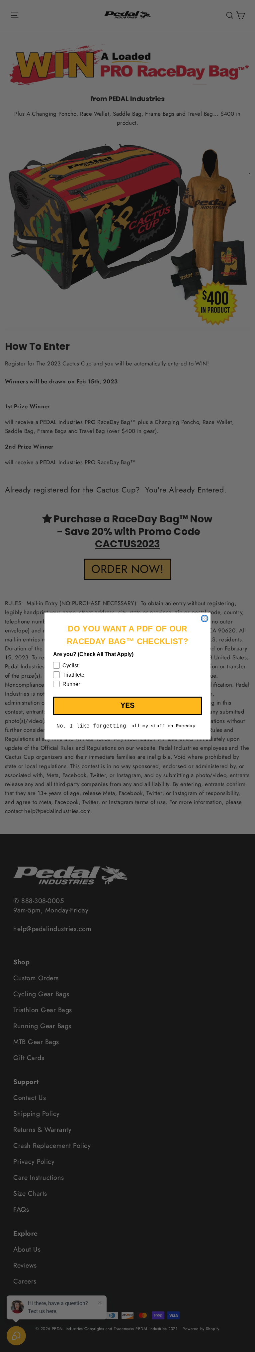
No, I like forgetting (91, 726)
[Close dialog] (204, 618)
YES (127, 705)
